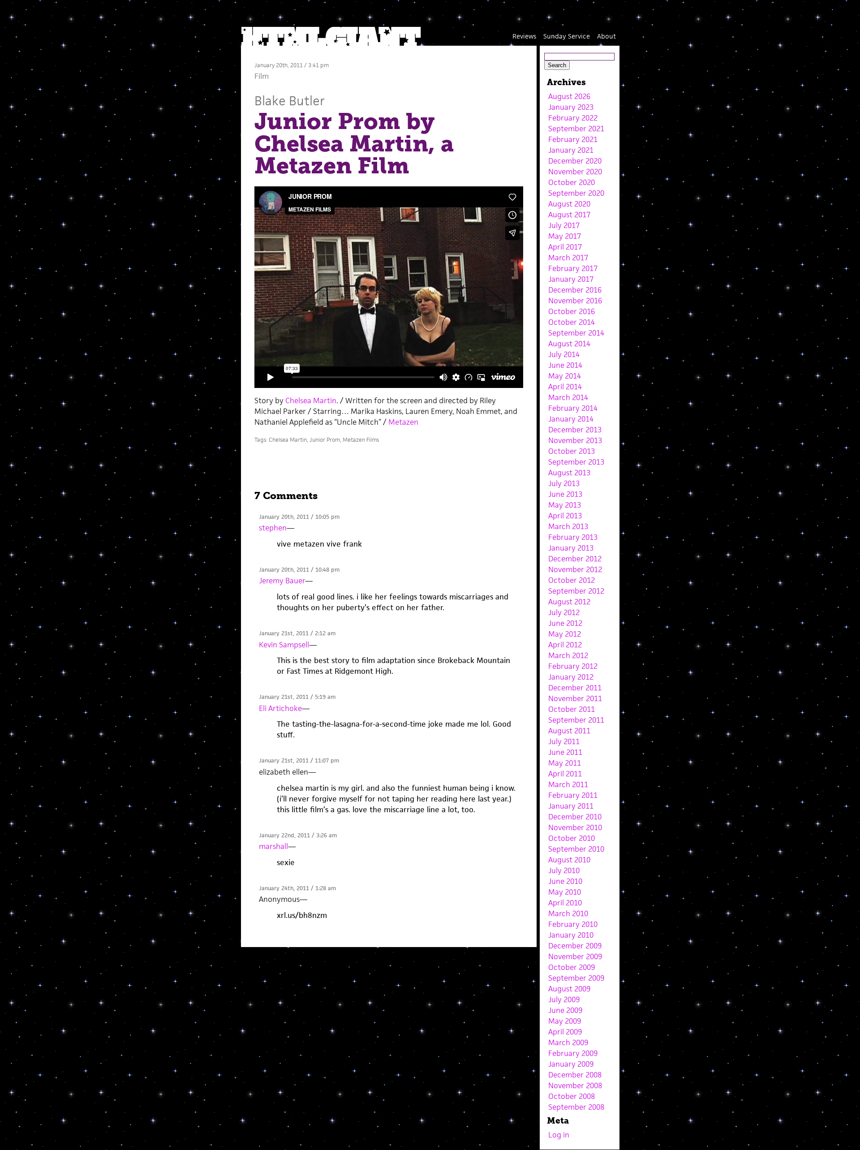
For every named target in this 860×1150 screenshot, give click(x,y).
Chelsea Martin (310, 400)
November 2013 (575, 440)
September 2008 (576, 1107)
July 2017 (564, 225)
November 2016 (575, 301)
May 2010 (564, 892)
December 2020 (575, 161)
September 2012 (576, 591)
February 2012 (573, 666)
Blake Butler (289, 100)
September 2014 (576, 333)
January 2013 (570, 548)
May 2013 (564, 505)
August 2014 (569, 344)
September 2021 (576, 129)
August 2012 (569, 602)
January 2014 (570, 419)
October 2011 (571, 709)
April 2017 (565, 247)
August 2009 (569, 989)
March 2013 (568, 526)
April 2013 (565, 516)
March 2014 (568, 397)
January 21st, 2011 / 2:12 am (297, 633)
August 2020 (569, 204)
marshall (273, 846)
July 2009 (564, 999)
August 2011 (569, 731)
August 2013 (569, 473)
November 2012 (575, 569)
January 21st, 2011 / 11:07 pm (299, 760)
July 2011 (564, 741)
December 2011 (575, 688)
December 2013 (575, 430)
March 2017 (568, 258)
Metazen (403, 422)
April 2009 (565, 1032)
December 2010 (575, 817)
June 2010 (565, 881)
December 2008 (575, 1075)
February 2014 (573, 408)
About (606, 36)
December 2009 (575, 946)
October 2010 (571, 838)
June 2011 (565, 752)
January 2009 (570, 1064)
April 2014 (565, 387)
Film (261, 76)
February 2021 (573, 139)
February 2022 (573, 118)
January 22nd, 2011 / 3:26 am (298, 835)
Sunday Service (566, 36)
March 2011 (568, 784)
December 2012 (575, 559)
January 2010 (570, 935)
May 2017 (564, 236)
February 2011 (573, 795)
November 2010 (575, 827)
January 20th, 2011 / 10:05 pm (299, 517)
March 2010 (568, 913)
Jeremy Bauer (282, 581)
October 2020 (571, 182)
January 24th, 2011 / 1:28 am (297, 888)
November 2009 (575, 956)
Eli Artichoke (280, 708)
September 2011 (576, 720)
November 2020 (575, 172)
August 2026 (569, 96)
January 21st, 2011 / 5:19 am (297, 697)
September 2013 (576, 462)
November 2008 (575, 1085)
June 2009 (565, 1010)
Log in (558, 1135)
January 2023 (570, 107)
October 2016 (571, 311)
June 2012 (565, 623)
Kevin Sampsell (284, 645)
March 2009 (568, 1042)
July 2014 (564, 354)
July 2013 (564, 483)
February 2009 (573, 1053)
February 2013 (573, 537)
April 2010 (565, 903)
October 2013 (571, 451)
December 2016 (575, 290)
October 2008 (571, 1096)
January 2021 (570, 150)
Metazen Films (361, 440)
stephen (273, 528)
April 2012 (565, 645)
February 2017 (573, 268)
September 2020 (576, 193)
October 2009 (571, 967)
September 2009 (576, 978)
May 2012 (564, 634)
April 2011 (565, 774)
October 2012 (571, 580)
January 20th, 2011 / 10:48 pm (299, 569)
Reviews (524, 36)
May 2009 (564, 1021)
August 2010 (569, 860)
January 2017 (570, 279)
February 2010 (573, 924)
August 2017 (569, 215)
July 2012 (564, 612)
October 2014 (571, 322)
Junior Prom (325, 440)
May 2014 (564, 376)
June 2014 (565, 365)
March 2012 (568, 655)
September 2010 (576, 849)
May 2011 (564, 763)
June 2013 (565, 494)
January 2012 (570, 677)
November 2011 (575, 698)
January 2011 (570, 806)
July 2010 (564, 870)
